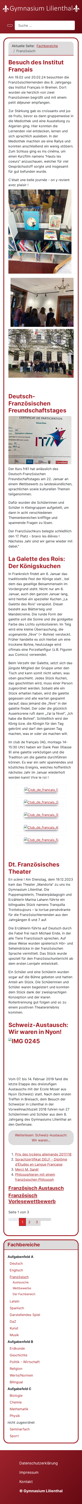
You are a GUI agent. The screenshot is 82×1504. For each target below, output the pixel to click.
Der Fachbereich (24, 1294)
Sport (14, 1436)
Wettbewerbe (22, 1288)
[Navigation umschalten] (10, 25)
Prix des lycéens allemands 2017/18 (43, 1154)
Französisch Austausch (36, 1188)
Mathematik (19, 1409)
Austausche (21, 1282)
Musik (14, 1335)
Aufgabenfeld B (20, 1342)
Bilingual (16, 1382)
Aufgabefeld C (19, 1389)
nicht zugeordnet (21, 1422)
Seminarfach (20, 1429)
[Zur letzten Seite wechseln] (48, 1219)
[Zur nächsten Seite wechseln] (43, 1219)
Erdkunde (17, 1348)
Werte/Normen (21, 1375)
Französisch (19, 1277)
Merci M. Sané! (26, 1169)
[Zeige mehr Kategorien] (72, 1186)
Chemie (16, 1402)
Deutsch (16, 1263)
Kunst (14, 1328)
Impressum (28, 1472)
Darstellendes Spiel (25, 1315)
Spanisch (17, 1308)
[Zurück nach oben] (77, 1499)
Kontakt (26, 1481)
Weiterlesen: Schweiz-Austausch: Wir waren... (41, 1137)
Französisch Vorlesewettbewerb (32, 1198)
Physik (15, 1416)
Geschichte (18, 1355)
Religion (16, 1368)
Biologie (16, 1395)
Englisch (16, 1270)
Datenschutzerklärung (38, 1463)
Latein (14, 1301)
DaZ (13, 1321)
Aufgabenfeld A (20, 1257)
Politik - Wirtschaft (25, 1362)
